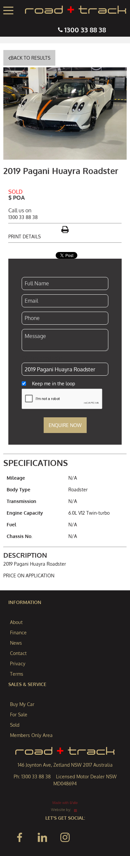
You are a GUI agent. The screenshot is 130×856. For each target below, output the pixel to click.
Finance (18, 632)
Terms (16, 674)
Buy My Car (22, 704)
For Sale (18, 714)
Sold (14, 725)
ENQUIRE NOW (65, 425)
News (16, 643)
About (16, 622)
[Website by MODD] (75, 809)
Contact (18, 653)
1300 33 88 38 (85, 29)
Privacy (17, 663)
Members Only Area (31, 735)
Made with (65, 803)
